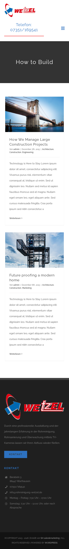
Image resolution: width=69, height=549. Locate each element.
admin (16, 149)
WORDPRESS (51, 543)
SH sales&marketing (50, 538)
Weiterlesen (15, 218)
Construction (15, 152)
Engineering (27, 152)
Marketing (26, 288)
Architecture (48, 149)
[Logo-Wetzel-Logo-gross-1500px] (20, 4)
